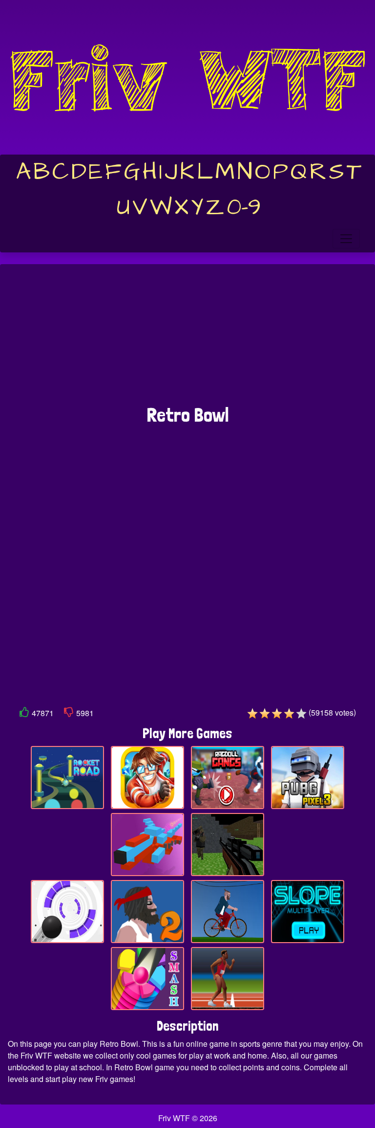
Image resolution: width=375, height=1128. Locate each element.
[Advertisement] (187, 339)
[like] (24, 714)
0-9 (244, 207)
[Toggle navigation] (346, 238)
